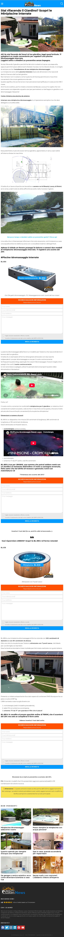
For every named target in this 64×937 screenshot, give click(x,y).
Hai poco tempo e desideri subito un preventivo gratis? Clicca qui (32, 237)
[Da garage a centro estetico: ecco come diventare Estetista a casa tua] (16, 864)
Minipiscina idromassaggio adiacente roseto (12, 829)
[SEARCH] (61, 4)
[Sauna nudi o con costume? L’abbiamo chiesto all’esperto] (48, 864)
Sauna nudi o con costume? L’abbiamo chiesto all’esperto (46, 876)
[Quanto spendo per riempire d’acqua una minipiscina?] (16, 841)
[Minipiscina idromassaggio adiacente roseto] (16, 817)
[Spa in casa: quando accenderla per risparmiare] (48, 841)
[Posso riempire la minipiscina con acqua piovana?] (48, 817)
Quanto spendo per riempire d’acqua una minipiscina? (13, 853)
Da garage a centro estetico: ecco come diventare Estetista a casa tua (16, 877)
